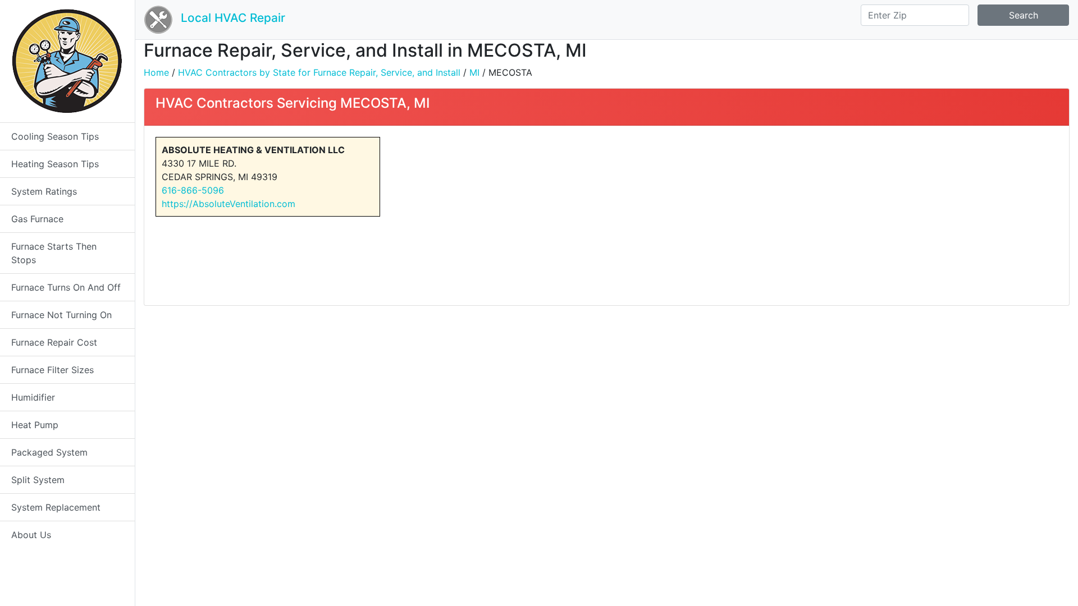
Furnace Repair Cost (54, 342)
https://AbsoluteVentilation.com (228, 203)
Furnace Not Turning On (61, 314)
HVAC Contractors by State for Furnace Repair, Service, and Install (319, 72)
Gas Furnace (37, 218)
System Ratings (44, 191)
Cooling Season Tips (55, 136)
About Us (31, 534)
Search (1023, 15)
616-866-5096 (193, 190)
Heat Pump (34, 424)
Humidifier (33, 397)
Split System (38, 479)
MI (474, 72)
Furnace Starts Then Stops (54, 253)
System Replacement (56, 507)
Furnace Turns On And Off (66, 287)
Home (156, 72)
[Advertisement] (836, 215)
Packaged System (49, 452)
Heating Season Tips (55, 163)
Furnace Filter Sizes (52, 369)
